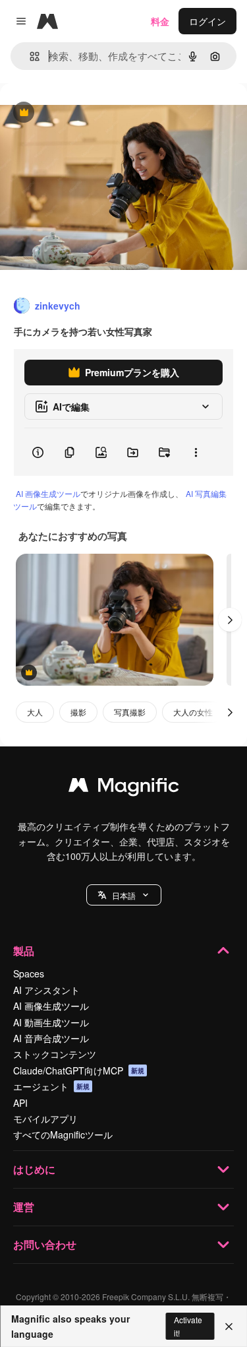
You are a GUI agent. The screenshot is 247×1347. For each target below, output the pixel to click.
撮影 (78, 711)
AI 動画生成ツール (51, 1022)
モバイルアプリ (45, 1118)
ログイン (207, 21)
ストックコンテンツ (54, 1054)
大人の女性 (193, 711)
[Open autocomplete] (29, 56)
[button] (123, 894)
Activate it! (188, 1326)
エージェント (51, 1086)
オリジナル (90, 113)
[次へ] (230, 620)
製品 (23, 950)
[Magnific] (124, 788)
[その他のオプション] (195, 452)
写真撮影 (130, 711)
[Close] (229, 1326)
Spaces (28, 973)
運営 (23, 1206)
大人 (35, 711)
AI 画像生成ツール (48, 493)
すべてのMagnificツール (63, 1134)
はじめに (34, 1169)
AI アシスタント (46, 990)
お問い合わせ (44, 1244)
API (20, 1102)
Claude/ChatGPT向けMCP (78, 1070)
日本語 (124, 895)
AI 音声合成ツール (51, 1038)
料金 (160, 21)
